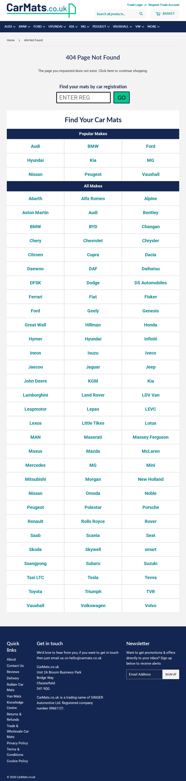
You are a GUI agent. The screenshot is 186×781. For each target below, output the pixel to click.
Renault (35, 521)
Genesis (150, 311)
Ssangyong (35, 563)
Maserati (93, 437)
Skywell (93, 549)
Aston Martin (35, 212)
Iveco (150, 353)
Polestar (93, 507)
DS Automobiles (151, 282)
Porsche (150, 507)
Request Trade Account (164, 5)
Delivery (13, 678)
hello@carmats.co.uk (85, 658)
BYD (93, 226)
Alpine (150, 198)
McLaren (151, 451)
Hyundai (56, 26)
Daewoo (35, 268)
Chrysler (150, 240)
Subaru (93, 563)
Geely (93, 311)
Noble (151, 493)
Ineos (35, 353)
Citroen (35, 254)
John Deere (35, 381)
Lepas (93, 409)
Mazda (93, 451)
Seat (150, 535)
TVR (150, 591)
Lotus (150, 423)
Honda (150, 325)
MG (83, 26)
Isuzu (93, 353)
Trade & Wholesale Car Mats (18, 731)
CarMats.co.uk (26, 777)
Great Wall (35, 325)
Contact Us (15, 666)
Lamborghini (35, 395)
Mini (150, 465)
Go (121, 97)
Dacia (150, 254)
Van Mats (14, 696)
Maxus (35, 451)
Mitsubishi (35, 479)
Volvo (150, 605)
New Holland (151, 479)
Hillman (93, 325)
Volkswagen (93, 605)
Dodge (93, 282)
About (11, 659)
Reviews (13, 672)
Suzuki (150, 563)
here (110, 71)
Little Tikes (93, 423)
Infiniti (150, 339)
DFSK (35, 282)
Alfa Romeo (93, 198)
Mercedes (35, 465)
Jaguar (93, 367)
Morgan (93, 479)
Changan (151, 226)
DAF (93, 268)
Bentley (150, 212)
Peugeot (100, 26)
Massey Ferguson (151, 437)
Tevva (151, 577)
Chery (35, 240)
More (152, 26)
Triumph (93, 591)
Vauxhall (121, 26)
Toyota (35, 591)
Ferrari (35, 296)
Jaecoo (35, 367)
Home (11, 40)
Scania (93, 535)
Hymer (35, 339)
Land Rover (93, 395)
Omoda (93, 493)
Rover (151, 521)
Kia (72, 26)
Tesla (93, 577)
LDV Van (150, 395)
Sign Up (170, 674)
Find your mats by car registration (93, 86)
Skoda (35, 549)
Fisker (150, 296)
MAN (35, 437)
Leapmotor (35, 409)
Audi (9, 26)
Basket (168, 13)
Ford (38, 26)
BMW (23, 26)
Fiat (93, 296)
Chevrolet (93, 240)
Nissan (35, 174)
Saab (35, 535)
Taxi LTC (35, 577)
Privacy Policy (17, 743)
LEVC (150, 409)
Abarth (35, 198)
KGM (93, 381)
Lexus (35, 423)
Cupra (93, 254)
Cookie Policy (17, 761)
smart (151, 549)
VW (138, 26)
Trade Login (134, 5)
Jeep (151, 367)
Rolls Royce (93, 521)
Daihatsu (151, 268)
